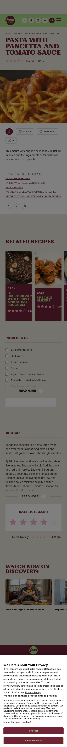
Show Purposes (33, 740)
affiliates (30, 669)
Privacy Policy (33, 692)
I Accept (33, 730)
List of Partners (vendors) (17, 722)
